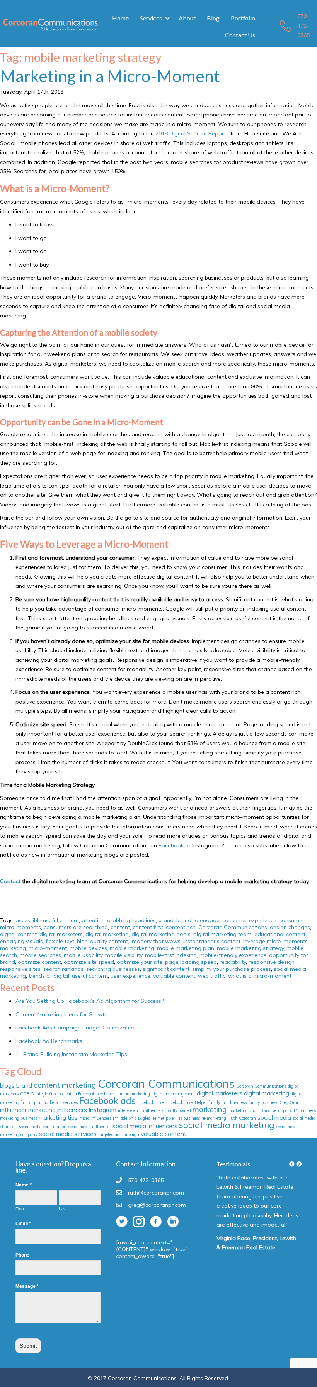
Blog (213, 18)
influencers (72, 1110)
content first (148, 927)
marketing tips (58, 1117)
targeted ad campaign (118, 1134)
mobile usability (83, 955)
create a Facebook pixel (83, 1094)
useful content (90, 975)
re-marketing (213, 1118)
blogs (7, 1085)
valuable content (174, 975)
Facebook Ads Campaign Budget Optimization (75, 1027)
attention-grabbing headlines (119, 920)
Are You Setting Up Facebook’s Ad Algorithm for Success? (89, 1000)
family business (263, 1102)
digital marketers (61, 934)
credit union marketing (128, 1094)
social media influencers (144, 1126)
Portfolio (243, 18)
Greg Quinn (291, 1102)
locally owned (178, 1110)
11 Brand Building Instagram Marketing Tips (71, 1054)
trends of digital (49, 975)
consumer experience (249, 920)
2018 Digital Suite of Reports (192, 133)
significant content (166, 968)
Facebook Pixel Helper (186, 1102)
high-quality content (102, 941)
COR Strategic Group (40, 1094)
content (120, 927)
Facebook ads (107, 1100)
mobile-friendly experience (232, 955)
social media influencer (89, 1126)
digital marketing (107, 934)
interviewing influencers (141, 1110)
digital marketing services (53, 1102)
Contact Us (240, 35)
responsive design (272, 961)
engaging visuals (21, 941)
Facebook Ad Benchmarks (48, 1041)
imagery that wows (156, 941)
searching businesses (113, 968)
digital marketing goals (161, 934)
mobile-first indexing (171, 955)
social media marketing (226, 1125)
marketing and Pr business (290, 1110)
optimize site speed (89, 961)
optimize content (39, 961)
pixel (170, 1118)
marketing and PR (245, 1110)
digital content (18, 934)
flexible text (60, 941)
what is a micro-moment (259, 975)
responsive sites (20, 968)
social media (274, 1117)
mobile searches (40, 955)
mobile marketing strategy (250, 948)
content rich (181, 927)
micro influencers (95, 1118)
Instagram (102, 1110)
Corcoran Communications (232, 927)
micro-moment (48, 948)
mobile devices (88, 948)
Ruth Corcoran (242, 1118)
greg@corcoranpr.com (157, 1204)
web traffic (211, 975)
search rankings (63, 968)
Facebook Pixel (151, 1102)
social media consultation (42, 1126)
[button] (167, 18)
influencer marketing (28, 1110)
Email (23, 1223)
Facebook (171, 845)
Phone (22, 1255)
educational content (279, 934)
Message (27, 1286)
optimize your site (139, 961)
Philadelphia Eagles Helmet (138, 1118)
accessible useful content (47, 920)
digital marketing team (222, 934)
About (187, 18)
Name (23, 1185)
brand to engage (198, 920)
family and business (227, 1102)
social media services (68, 1133)
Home (120, 18)
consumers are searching (76, 927)
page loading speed (191, 961)
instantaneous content (211, 941)
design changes (290, 927)
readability (233, 961)
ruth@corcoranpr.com (156, 1192)
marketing (13, 948)
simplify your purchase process (231, 968)
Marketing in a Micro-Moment (110, 76)
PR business (188, 1118)
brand (166, 920)
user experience (130, 975)
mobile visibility (123, 955)
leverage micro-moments (275, 941)
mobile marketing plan (185, 948)
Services (151, 18)
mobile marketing (132, 948)
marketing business (18, 1118)
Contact (10, 881)
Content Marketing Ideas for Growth (61, 1014)
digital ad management (173, 1094)
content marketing (65, 1085)
